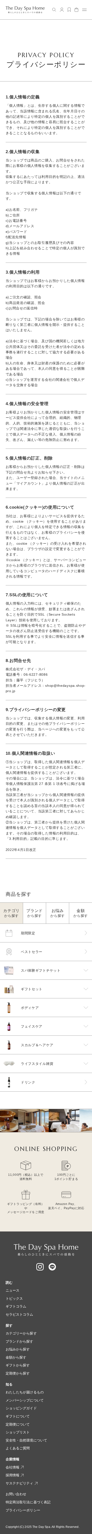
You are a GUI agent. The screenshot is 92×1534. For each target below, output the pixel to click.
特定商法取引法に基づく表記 (28, 1502)
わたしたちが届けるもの (25, 1392)
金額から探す (16, 1357)
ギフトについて (18, 1416)
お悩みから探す (18, 1349)
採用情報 (13, 1475)
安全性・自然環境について (26, 1440)
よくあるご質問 (18, 1448)
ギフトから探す (18, 1365)
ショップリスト (18, 1432)
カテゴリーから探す (21, 1333)
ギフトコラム (16, 1306)
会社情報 (13, 1467)
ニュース (13, 1290)
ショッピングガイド (21, 1408)
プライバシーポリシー (23, 1510)
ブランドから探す (19, 1341)
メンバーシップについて (25, 1400)
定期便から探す (18, 1373)
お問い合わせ (16, 1494)
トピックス (14, 1298)
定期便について (18, 1424)
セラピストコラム (19, 1314)
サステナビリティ (19, 1483)
